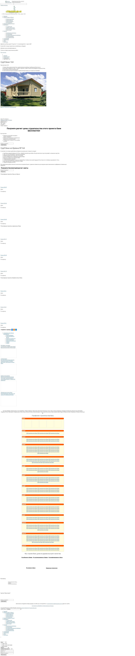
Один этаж (4, 643)
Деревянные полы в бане (6, 392)
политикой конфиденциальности (55, 603)
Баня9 (23, 495)
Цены (4, 633)
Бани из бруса (9, 614)
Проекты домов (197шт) (8, 618)
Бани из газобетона (10, 338)
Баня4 (23, 444)
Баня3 (23, 437)
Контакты (5, 635)
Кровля (5, 624)
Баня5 (23, 457)
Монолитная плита (5, 347)
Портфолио (6, 632)
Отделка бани (4, 358)
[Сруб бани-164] (8, 113)
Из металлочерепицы (11, 626)
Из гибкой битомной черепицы (13, 628)
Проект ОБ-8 (3, 307)
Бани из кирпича (10, 339)
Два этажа (4, 646)
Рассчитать (3, 52)
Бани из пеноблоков (11, 340)
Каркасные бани (10, 613)
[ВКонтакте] (12, 330)
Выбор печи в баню (5, 375)
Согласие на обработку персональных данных (42, 605)
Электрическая (9, 378)
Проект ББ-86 (4, 203)
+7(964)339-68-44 (13, 11)
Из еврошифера (10, 629)
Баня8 (23, 486)
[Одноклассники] (14, 330)
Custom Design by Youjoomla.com (28, 607)
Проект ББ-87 (4, 187)
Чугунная (3, 378)
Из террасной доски (9, 394)
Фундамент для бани (5, 345)
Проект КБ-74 (4, 271)
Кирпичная (3, 376)
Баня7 (23, 475)
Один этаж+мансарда (7, 645)
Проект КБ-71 (4, 239)
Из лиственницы (4, 393)
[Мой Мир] (16, 330)
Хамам (7, 342)
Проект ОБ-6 (3, 291)
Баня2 (23, 430)
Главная (5, 611)
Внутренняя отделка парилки (7, 359)
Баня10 (24, 504)
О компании (6, 631)
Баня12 (24, 522)
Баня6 (23, 466)
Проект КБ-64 (4, 255)
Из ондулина (9, 627)
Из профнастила (10, 630)
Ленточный (12, 347)
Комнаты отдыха (5, 361)
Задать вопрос (4, 5)
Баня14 (24, 545)
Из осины (11, 393)
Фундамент (5, 619)
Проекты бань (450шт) (8, 612)
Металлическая (10, 376)
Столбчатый (4, 346)
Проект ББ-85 (4, 219)
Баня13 (24, 533)
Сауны (7, 343)
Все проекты (9, 617)
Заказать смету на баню (6, 120)
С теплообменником (7, 378)
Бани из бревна (9, 335)
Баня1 (23, 418)
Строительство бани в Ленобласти (8, 333)
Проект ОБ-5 (3, 323)
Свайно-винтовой (11, 346)
